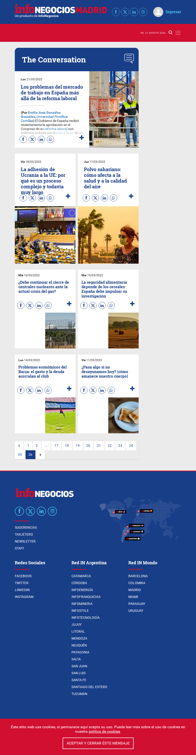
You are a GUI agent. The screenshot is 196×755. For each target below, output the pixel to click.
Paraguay (136, 604)
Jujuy (76, 624)
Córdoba (79, 583)
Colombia (136, 583)
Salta (76, 659)
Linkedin (22, 590)
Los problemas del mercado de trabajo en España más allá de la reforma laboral (52, 92)
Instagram (24, 597)
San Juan (79, 666)
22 (110, 446)
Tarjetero (24, 534)
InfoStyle (80, 611)
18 (67, 446)
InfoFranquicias (85, 597)
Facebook (23, 576)
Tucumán (79, 694)
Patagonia (80, 652)
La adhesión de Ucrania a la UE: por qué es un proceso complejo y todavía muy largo (43, 180)
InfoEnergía (82, 590)
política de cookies (104, 731)
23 (120, 446)
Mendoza (79, 638)
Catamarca (81, 576)
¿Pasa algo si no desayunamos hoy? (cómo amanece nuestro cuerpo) (105, 371)
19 (78, 446)
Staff (19, 548)
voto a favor (65, 133)
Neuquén (79, 645)
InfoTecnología (85, 617)
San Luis (78, 673)
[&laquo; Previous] (19, 445)
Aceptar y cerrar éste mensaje (98, 743)
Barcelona (138, 576)
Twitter (21, 583)
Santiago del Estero (89, 687)
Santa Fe (78, 680)
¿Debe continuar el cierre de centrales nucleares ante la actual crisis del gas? (43, 287)
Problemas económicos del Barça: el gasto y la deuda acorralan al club (42, 371)
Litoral (78, 631)
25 (20, 455)
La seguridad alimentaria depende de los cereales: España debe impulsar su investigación (104, 289)
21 (99, 446)
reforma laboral (55, 129)
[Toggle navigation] (178, 33)
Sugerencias (26, 527)
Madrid (134, 590)
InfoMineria (82, 604)
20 (88, 446)
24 (131, 446)
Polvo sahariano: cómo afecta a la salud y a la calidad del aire (105, 178)
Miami (133, 597)
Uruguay (135, 611)
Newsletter (25, 541)
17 (56, 446)
